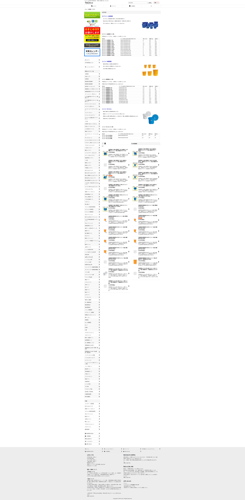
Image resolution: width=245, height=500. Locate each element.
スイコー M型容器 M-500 (107, 98)
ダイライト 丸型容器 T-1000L (108, 55)
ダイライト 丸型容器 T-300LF (108, 47)
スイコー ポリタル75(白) (107, 136)
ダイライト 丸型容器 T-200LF (108, 44)
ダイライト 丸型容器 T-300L (108, 46)
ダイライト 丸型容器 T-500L (108, 52)
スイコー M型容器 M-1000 (107, 101)
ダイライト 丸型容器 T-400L (108, 50)
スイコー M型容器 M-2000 (107, 102)
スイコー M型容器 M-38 (107, 87)
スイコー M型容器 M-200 (107, 93)
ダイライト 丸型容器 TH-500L (108, 53)
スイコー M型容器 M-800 (107, 99)
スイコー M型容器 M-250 (107, 95)
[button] (151, 6)
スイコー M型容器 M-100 (107, 90)
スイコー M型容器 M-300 (107, 96)
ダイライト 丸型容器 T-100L (108, 41)
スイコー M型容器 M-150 (107, 92)
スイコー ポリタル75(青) (107, 138)
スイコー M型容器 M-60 (107, 89)
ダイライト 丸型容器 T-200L (108, 43)
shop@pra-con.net (135, 484)
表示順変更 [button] (135, 143)
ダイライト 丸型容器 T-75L (107, 40)
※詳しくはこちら (101, 464)
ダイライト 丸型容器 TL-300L (108, 49)
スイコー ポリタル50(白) (107, 135)
